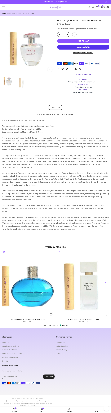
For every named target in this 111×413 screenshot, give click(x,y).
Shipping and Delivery (10, 346)
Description (55, 107)
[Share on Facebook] (58, 69)
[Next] (105, 283)
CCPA (58, 353)
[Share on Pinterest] (67, 69)
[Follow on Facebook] (3, 361)
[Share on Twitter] (62, 69)
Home (4, 13)
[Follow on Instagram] (7, 361)
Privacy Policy (61, 350)
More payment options (83, 53)
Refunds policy (62, 346)
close (5, 2)
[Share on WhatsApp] (80, 69)
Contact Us (60, 343)
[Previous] (5, 283)
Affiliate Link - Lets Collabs (12, 353)
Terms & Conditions (9, 350)
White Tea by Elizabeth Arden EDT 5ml (83, 319)
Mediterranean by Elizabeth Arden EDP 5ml (28, 319)
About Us (5, 343)
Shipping (73, 29)
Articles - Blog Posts (10, 357)
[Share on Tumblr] (71, 69)
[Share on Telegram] (75, 69)
